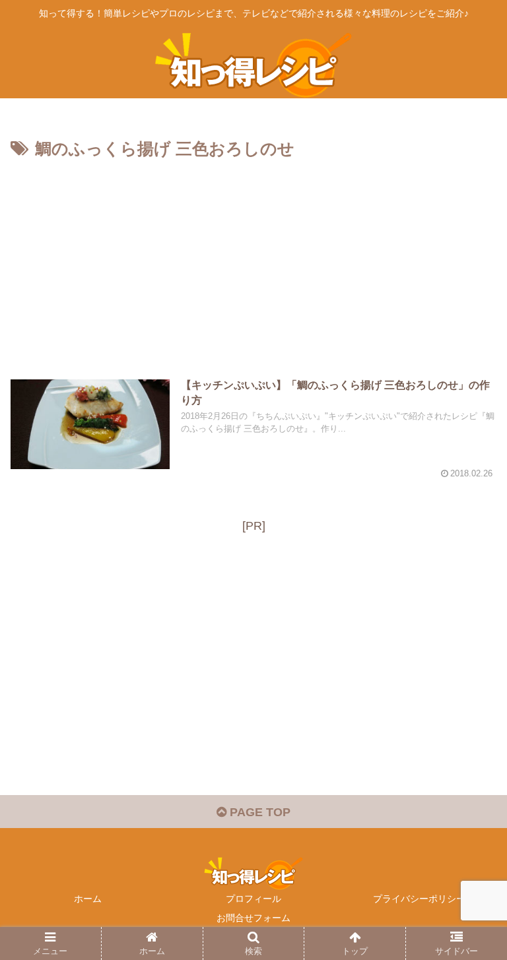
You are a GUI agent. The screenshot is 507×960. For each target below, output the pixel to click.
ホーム (88, 898)
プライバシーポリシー (419, 898)
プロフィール (253, 898)
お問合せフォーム (253, 917)
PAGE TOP (258, 812)
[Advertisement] (253, 262)
